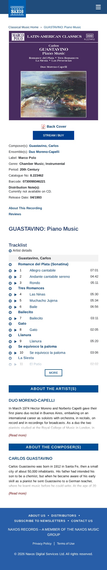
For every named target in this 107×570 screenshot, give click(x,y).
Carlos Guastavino (30, 458)
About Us (37, 515)
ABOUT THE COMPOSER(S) (53, 447)
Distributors (64, 515)
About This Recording (25, 208)
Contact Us (82, 521)
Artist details (22, 250)
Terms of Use (66, 543)
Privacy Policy (42, 543)
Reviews (15, 214)
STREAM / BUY (53, 135)
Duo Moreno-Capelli (44, 152)
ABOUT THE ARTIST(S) (53, 388)
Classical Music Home (23, 27)
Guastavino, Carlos (43, 146)
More (53, 373)
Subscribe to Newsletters (40, 521)
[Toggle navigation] (97, 7)
